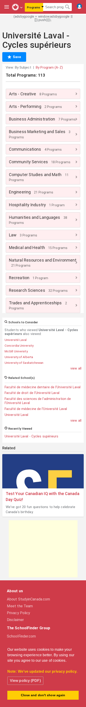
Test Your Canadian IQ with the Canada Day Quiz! (42, 496)
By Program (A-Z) (49, 67)
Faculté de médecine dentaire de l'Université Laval (42, 387)
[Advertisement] (43, 548)
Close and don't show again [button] (43, 695)
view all (75, 368)
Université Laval (16, 415)
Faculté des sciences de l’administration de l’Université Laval (38, 401)
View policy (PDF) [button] (25, 681)
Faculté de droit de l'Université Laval (32, 393)
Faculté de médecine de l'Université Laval (36, 409)
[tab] (43, 94)
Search (67, 7)
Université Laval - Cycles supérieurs (31, 436)
